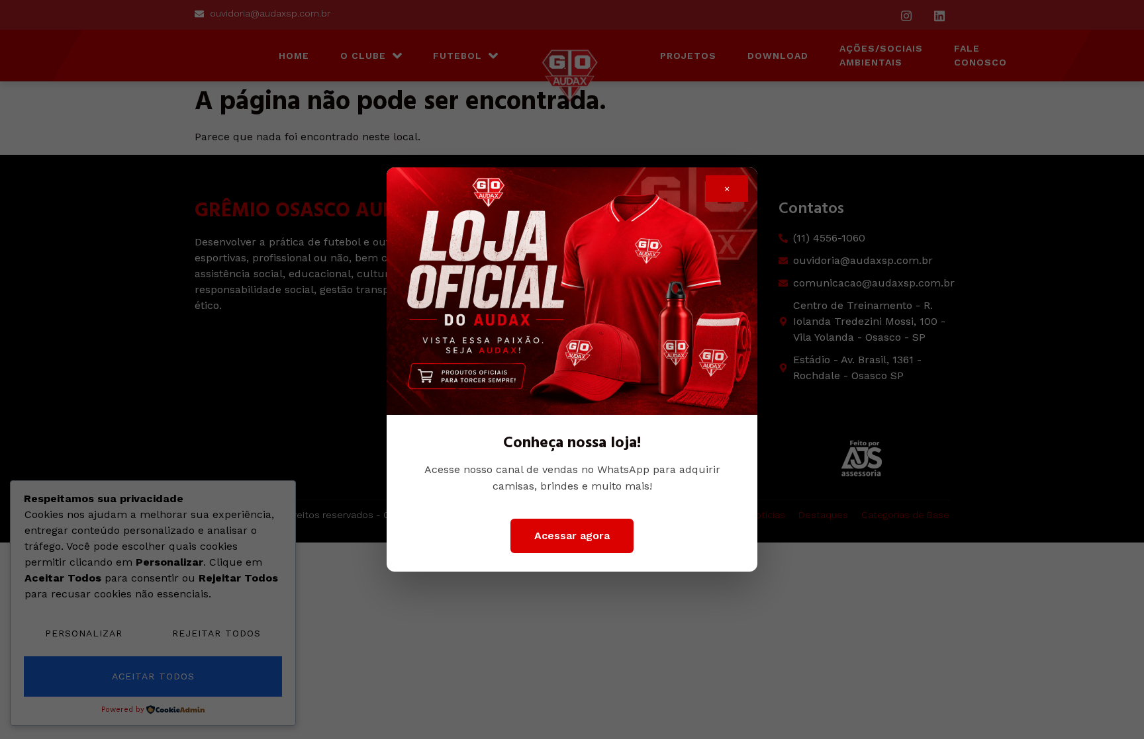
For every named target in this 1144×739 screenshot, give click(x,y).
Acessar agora (572, 535)
